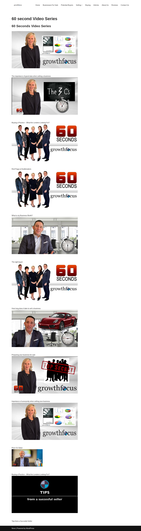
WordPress (30, 528)
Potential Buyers (67, 5)
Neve (14, 528)
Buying (88, 5)
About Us (105, 5)
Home (38, 5)
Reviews (114, 5)
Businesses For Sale (50, 5)
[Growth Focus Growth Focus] (18, 5)
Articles (96, 5)
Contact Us (125, 5)
